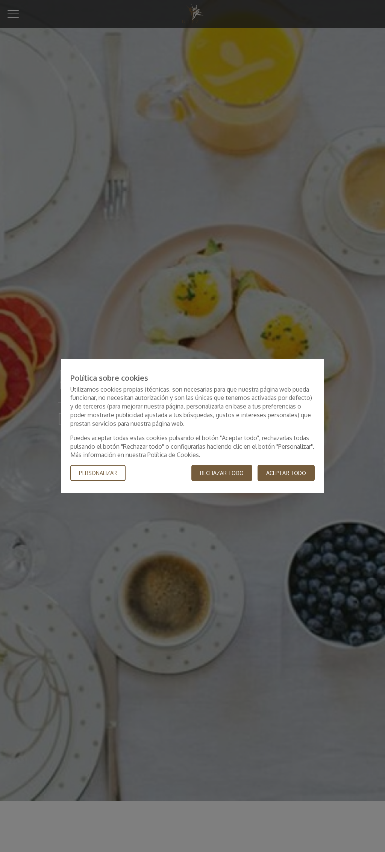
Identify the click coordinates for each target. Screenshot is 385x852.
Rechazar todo (222, 473)
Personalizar (98, 473)
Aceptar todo (286, 473)
